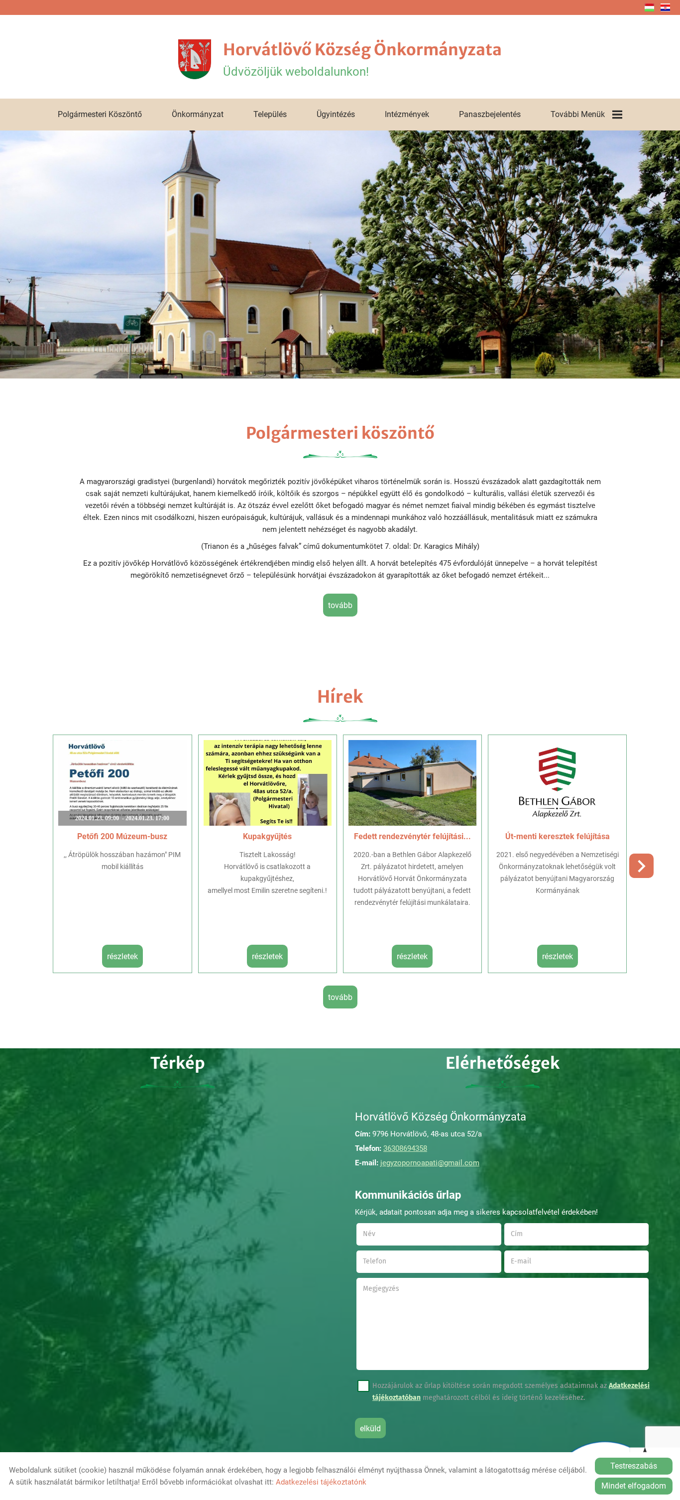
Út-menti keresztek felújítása (557, 836)
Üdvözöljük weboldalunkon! (362, 59)
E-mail (533, 1261)
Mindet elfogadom (633, 1486)
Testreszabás (633, 1466)
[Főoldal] (194, 59)
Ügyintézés (336, 114)
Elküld (370, 1428)
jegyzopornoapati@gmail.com (429, 1162)
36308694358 (405, 1148)
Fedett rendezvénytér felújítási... (412, 836)
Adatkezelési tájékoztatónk (321, 1482)
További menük (578, 114)
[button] (641, 866)
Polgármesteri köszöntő (100, 114)
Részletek (122, 956)
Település (270, 114)
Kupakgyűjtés (267, 836)
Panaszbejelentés (490, 114)
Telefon (387, 1261)
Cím (517, 1234)
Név (381, 1234)
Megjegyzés (381, 1288)
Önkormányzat (198, 114)
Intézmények (407, 114)
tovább (340, 605)
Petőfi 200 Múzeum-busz (122, 836)
